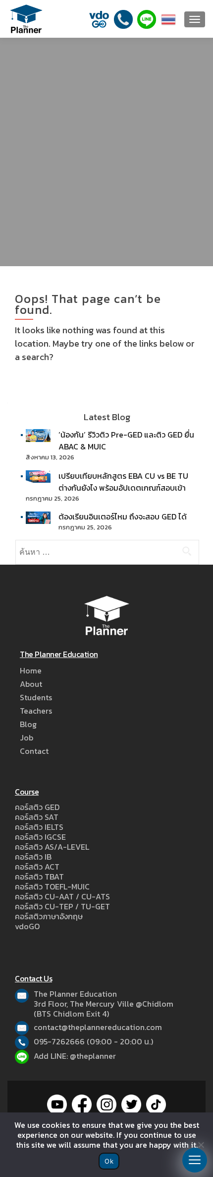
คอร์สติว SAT (36, 817)
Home (31, 670)
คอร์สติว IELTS (39, 827)
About (31, 684)
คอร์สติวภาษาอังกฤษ (49, 916)
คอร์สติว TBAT (39, 877)
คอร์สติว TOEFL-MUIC (52, 886)
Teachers (36, 711)
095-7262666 (59, 1041)
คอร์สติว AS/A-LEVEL (52, 847)
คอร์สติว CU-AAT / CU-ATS (62, 896)
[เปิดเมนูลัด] (194, 1160)
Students (36, 697)
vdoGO (27, 926)
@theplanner (93, 1056)
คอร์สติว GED (37, 807)
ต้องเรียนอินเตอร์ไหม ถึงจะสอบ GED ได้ (122, 516)
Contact (34, 751)
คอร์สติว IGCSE (40, 837)
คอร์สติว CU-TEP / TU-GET (62, 906)
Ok (109, 1161)
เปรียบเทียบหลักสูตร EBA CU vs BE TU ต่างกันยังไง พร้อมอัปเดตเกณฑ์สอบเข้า (123, 482)
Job (26, 737)
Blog (28, 724)
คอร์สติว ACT (37, 867)
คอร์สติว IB (33, 857)
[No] (201, 1145)
